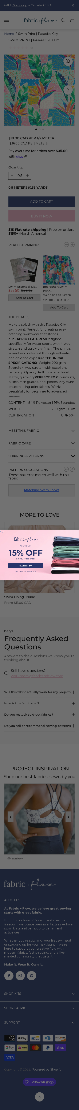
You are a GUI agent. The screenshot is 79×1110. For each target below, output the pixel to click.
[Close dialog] (1, 531)
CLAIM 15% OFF (25, 566)
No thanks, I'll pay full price (25, 571)
